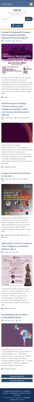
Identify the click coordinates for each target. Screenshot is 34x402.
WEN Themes (19, 399)
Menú (19, 26)
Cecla (17, 252)
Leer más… (5, 163)
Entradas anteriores (17, 376)
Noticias (6, 97)
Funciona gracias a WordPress (13, 397)
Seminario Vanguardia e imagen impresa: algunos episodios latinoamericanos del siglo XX (15, 35)
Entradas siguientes (17, 380)
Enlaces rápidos (7, 4)
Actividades (7, 167)
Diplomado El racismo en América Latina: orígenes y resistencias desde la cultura (16, 246)
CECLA (17, 10)
